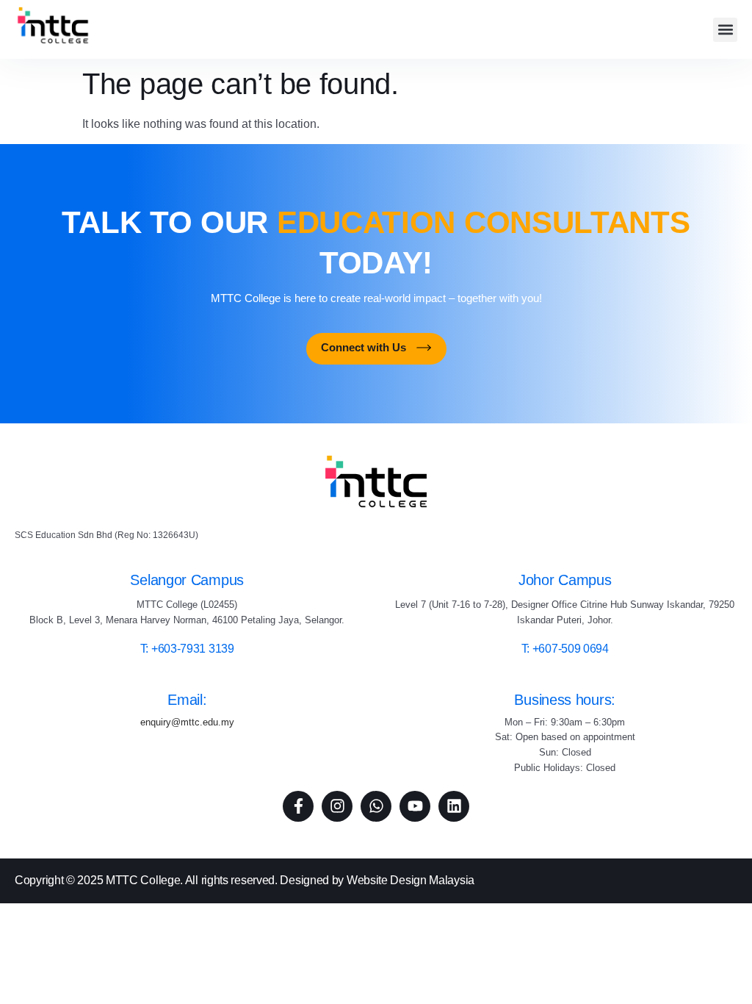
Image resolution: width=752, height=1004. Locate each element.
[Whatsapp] (376, 806)
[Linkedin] (453, 806)
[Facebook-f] (298, 806)
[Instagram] (337, 806)
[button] (725, 30)
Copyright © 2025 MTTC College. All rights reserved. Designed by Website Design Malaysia (244, 880)
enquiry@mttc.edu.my (187, 722)
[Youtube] (415, 806)
